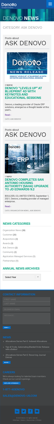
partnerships (10, 260)
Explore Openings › (11, 383)
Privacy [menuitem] (38, 420)
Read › (8, 115)
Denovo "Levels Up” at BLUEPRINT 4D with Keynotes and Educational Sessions (23, 93)
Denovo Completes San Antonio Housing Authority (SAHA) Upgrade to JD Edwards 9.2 (26, 184)
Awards (8, 243)
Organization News (19, 211)
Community (10, 252)
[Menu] (50, 4)
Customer (9, 234)
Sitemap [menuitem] (16, 420)
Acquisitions (10, 239)
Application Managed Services (19, 256)
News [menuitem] (23, 420)
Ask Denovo (15, 119)
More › (6, 362)
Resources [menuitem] (31, 420)
